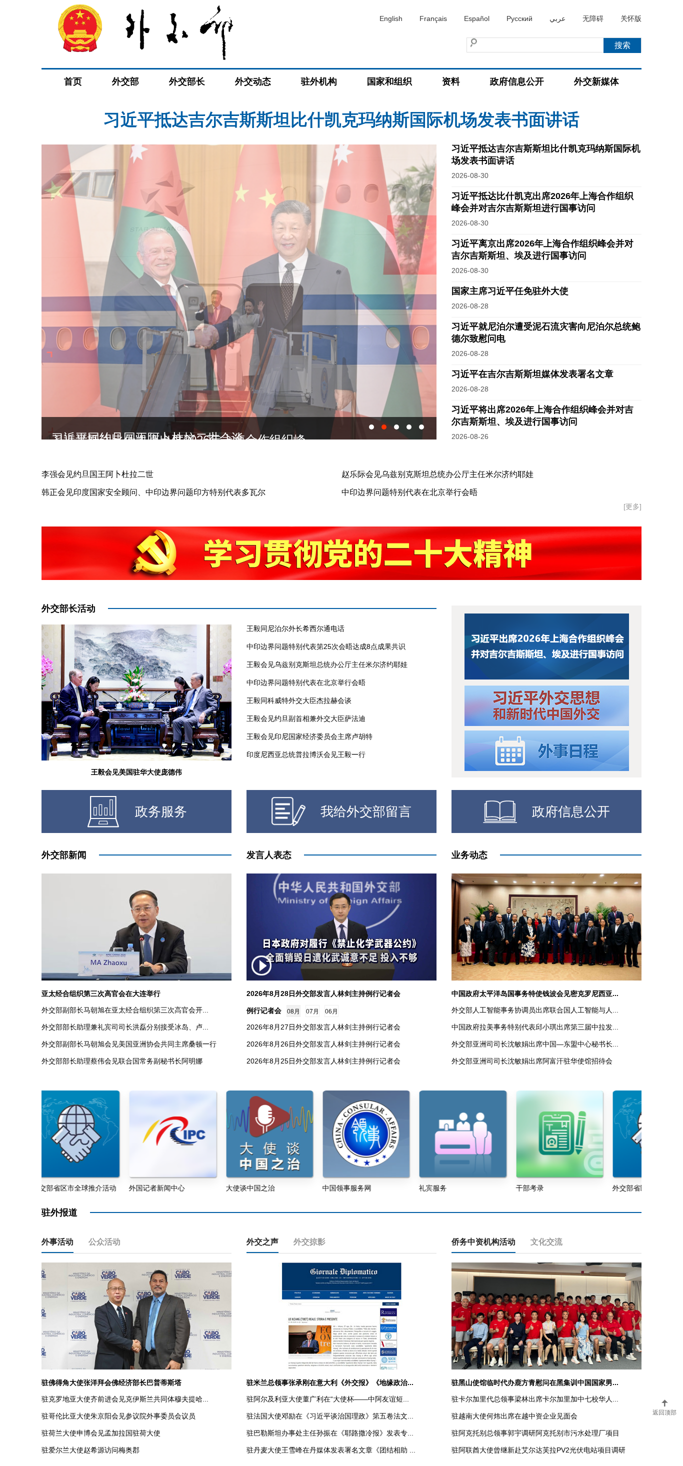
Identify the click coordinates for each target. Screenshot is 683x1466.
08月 (293, 1011)
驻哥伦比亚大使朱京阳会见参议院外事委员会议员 (119, 1416)
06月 (331, 1011)
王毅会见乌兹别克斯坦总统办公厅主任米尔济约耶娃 (327, 664)
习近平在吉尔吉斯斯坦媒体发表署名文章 (533, 374)
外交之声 (262, 1242)
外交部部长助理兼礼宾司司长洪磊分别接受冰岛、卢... (125, 1027)
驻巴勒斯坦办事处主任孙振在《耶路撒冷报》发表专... (330, 1433)
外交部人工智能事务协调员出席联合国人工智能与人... (535, 1010)
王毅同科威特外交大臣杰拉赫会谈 (299, 700)
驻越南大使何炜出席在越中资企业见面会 (515, 1416)
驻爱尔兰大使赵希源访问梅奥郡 (91, 1450)
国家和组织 (389, 81)
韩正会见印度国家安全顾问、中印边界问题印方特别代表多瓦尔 (154, 492)
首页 (73, 81)
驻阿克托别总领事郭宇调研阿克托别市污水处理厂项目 (536, 1433)
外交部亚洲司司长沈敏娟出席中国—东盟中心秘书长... (535, 1044)
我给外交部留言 (366, 811)
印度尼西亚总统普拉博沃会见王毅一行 (306, 754)
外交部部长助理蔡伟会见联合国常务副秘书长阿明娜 (122, 1061)
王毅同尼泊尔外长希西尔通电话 (295, 628)
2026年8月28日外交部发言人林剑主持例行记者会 (323, 994)
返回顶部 (664, 1412)
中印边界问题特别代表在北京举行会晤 (410, 492)
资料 (451, 81)
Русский (519, 18)
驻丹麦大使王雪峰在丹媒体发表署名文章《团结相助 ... (331, 1450)
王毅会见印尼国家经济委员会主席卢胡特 (309, 736)
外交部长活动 (69, 609)
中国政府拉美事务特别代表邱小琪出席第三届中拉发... (535, 1027)
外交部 (125, 81)
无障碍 (593, 18)
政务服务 (161, 811)
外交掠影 (310, 1242)
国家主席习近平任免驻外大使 (510, 291)
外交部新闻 (64, 855)
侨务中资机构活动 (484, 1242)
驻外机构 (319, 81)
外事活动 (58, 1242)
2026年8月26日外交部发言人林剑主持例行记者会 (323, 1044)
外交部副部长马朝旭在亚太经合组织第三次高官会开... (125, 1010)
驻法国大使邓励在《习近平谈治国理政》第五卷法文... (330, 1416)
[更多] (633, 506)
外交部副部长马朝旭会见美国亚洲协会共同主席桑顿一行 (129, 1044)
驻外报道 (60, 1213)
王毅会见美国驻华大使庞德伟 (136, 772)
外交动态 (253, 81)
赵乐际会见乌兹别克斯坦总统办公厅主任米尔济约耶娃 (438, 474)
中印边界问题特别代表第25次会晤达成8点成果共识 (326, 646)
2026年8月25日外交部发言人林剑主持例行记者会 (323, 1061)
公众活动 (104, 1242)
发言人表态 (269, 855)
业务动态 (470, 855)
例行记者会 (264, 1010)
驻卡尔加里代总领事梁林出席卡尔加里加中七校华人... (535, 1399)
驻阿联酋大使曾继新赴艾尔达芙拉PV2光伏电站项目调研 (539, 1450)
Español (477, 18)
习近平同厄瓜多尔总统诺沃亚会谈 (142, 428)
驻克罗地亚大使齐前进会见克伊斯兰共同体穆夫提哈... (125, 1399)
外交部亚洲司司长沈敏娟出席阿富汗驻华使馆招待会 (532, 1061)
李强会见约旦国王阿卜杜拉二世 (98, 474)
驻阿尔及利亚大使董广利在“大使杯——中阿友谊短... (327, 1399)
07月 (312, 1011)
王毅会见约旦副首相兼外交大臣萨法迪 (306, 718)
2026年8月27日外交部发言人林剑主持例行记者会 (323, 1027)
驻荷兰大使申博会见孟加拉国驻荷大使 (101, 1433)
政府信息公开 (517, 81)
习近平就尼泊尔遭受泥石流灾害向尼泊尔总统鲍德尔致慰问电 (341, 119)
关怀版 (631, 18)
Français (433, 18)
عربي (558, 18)
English (391, 18)
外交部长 (187, 81)
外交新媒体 (596, 81)
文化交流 (546, 1242)
